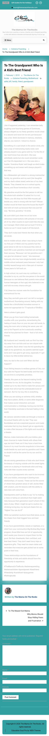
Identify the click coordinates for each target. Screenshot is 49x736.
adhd (6, 81)
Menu (9, 40)
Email (5, 678)
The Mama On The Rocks (24, 29)
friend (20, 81)
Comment (7, 644)
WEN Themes (35, 730)
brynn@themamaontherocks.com (25, 7)
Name (5, 670)
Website (5, 687)
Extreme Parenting (20, 78)
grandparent (28, 81)
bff (10, 81)
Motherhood (33, 78)
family (14, 81)
